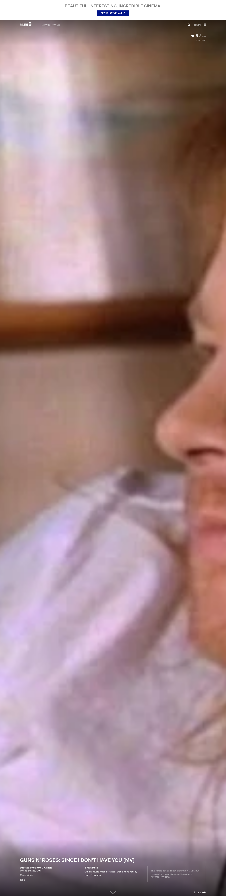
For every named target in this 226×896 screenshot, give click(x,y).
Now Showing (51, 25)
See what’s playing (113, 13)
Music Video (26, 874)
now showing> (160, 877)
